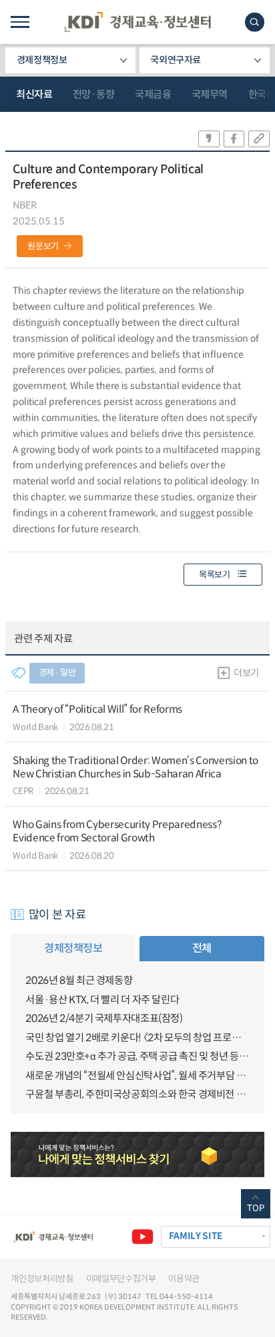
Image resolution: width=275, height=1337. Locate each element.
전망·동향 (94, 94)
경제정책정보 (42, 60)
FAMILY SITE (195, 1236)
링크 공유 (259, 139)
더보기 (246, 673)
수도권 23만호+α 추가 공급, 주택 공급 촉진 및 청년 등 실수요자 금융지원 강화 (137, 1056)
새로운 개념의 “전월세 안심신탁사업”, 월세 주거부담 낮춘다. (137, 1075)
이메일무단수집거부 (121, 1278)
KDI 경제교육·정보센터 (137, 22)
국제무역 (210, 94)
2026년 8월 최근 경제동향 (78, 980)
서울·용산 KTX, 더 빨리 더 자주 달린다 (102, 999)
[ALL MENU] (20, 22)
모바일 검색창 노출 (254, 22)
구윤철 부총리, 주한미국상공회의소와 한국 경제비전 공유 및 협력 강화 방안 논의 (137, 1094)
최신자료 (34, 94)
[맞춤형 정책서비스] (137, 1154)
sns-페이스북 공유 (234, 139)
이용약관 (184, 1278)
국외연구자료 (175, 60)
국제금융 (153, 94)
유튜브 (142, 1237)
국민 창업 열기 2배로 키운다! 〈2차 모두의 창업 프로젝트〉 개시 (137, 1037)
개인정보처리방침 (42, 1278)
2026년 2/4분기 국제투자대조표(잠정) (103, 1018)
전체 (202, 948)
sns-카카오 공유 (209, 139)
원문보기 (43, 246)
